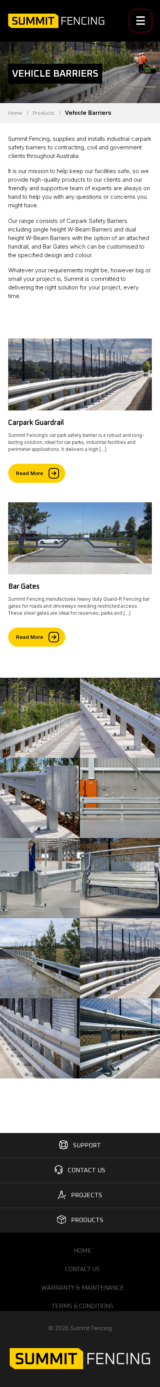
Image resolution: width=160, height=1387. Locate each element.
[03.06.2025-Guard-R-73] (40, 878)
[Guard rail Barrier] (40, 718)
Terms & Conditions (82, 1306)
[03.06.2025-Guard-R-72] (120, 798)
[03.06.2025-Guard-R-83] (120, 878)
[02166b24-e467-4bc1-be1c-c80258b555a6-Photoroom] (40, 958)
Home (15, 113)
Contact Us (86, 1170)
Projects (86, 1195)
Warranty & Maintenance (82, 1288)
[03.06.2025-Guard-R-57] (40, 1038)
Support (87, 1145)
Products (43, 113)
